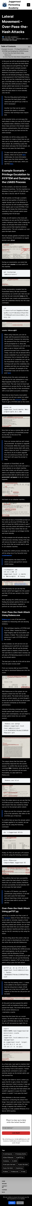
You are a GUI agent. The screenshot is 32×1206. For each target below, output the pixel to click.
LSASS (14, 1161)
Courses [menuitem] (4, 1189)
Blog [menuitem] (3, 1192)
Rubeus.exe (6, 619)
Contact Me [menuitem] (4, 1186)
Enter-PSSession (8, 1157)
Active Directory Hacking (9, 40)
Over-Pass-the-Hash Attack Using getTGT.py (17, 56)
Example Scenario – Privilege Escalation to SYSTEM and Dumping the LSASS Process (15, 50)
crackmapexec (7, 555)
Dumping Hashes (20, 1154)
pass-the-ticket (8, 1168)
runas (23, 1171)
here (24, 155)
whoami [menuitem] (4, 1183)
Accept (12, 1202)
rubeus (5, 1171)
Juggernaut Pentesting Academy (14, 4)
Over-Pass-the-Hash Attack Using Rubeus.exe (14, 54)
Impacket (18, 399)
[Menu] (28, 4)
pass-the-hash (23, 1164)
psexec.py (19, 1168)
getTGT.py (19, 1157)
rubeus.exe (14, 1171)
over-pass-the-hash (9, 1164)
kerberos (6, 1161)
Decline (20, 1202)
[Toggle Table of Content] (28, 46)
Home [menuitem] (3, 1181)
